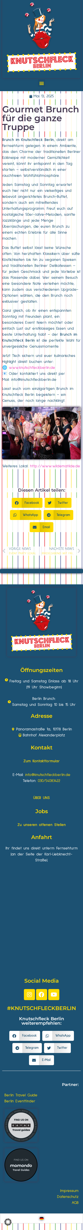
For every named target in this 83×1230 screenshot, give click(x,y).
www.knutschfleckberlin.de (32, 368)
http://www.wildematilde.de (55, 466)
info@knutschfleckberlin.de (47, 775)
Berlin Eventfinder (19, 1101)
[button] (41, 83)
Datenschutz (68, 1197)
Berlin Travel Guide (20, 1095)
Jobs (41, 811)
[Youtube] (53, 994)
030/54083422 (49, 781)
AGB (75, 1203)
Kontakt (41, 747)
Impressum (69, 1191)
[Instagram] (29, 994)
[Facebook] (41, 994)
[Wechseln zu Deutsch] (41, 1218)
